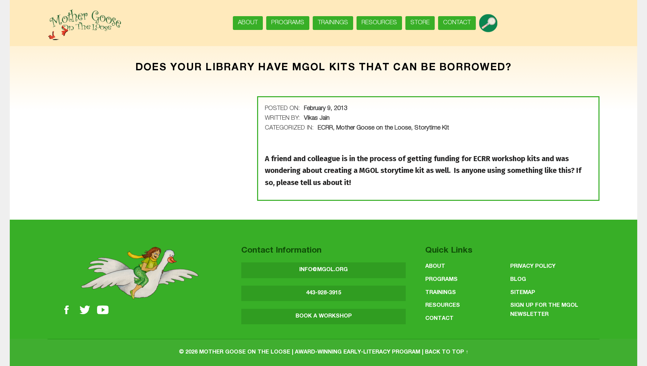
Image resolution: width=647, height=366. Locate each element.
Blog (518, 280)
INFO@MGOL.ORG (323, 270)
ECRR (325, 128)
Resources (379, 23)
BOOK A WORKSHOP (324, 316)
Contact (457, 23)
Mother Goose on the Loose (373, 128)
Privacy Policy (532, 266)
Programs (287, 23)
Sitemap (522, 293)
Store (420, 23)
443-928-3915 (323, 293)
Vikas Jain (317, 118)
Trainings (333, 23)
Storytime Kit (431, 128)
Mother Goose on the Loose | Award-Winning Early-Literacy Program (309, 352)
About (248, 23)
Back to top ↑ (446, 352)
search (490, 21)
